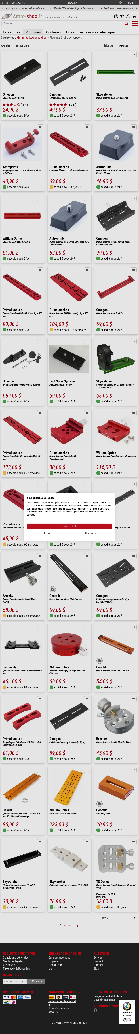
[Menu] (133, 1002)
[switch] (127, 1020)
